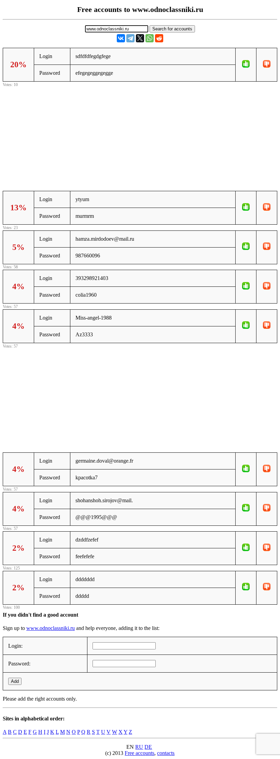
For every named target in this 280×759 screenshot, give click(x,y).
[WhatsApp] (149, 38)
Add (15, 681)
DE (148, 747)
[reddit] (159, 38)
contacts (165, 753)
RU (139, 747)
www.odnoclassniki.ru (50, 628)
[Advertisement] (140, 136)
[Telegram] (130, 38)
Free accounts (139, 753)
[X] (140, 38)
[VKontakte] (121, 38)
